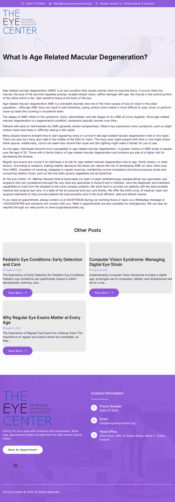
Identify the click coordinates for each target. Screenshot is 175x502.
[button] (15, 465)
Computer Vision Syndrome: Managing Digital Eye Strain (127, 262)
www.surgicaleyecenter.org (66, 207)
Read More (15, 292)
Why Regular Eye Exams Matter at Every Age (41, 320)
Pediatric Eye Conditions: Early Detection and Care (42, 262)
